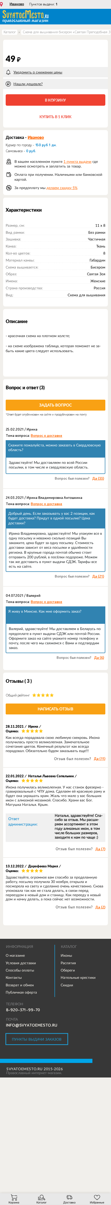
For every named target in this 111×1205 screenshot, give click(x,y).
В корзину (55, 100)
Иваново (17, 4)
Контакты (14, 977)
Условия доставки (21, 963)
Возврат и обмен (20, 985)
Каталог (10, 32)
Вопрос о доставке (46, 436)
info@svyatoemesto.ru (31, 1025)
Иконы (66, 955)
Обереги (68, 970)
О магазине (15, 955)
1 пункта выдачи (77, 161)
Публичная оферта (21, 992)
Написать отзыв (55, 709)
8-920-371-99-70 (23, 1010)
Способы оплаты (20, 970)
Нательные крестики (78, 977)
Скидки (67, 985)
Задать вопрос (55, 405)
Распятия (68, 963)
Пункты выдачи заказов (36, 1039)
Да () (98, 478)
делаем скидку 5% (61, 188)
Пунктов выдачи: (43, 4)
